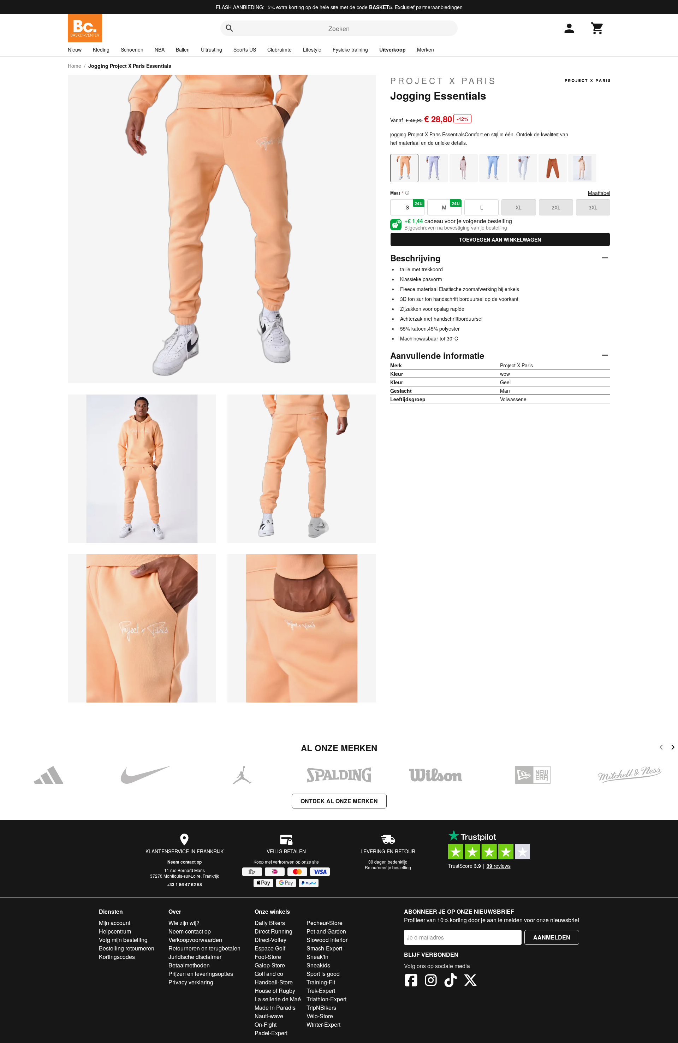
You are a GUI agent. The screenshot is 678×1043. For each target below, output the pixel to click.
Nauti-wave (269, 1016)
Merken (425, 49)
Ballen (183, 49)
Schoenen (132, 49)
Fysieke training (350, 49)
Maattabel (599, 192)
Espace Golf (270, 948)
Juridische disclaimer (194, 957)
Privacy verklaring (190, 982)
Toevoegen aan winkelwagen (500, 239)
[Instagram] (431, 981)
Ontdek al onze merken (339, 801)
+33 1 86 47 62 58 (184, 884)
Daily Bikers (270, 923)
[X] (470, 981)
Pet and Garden (326, 931)
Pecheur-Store (325, 923)
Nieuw (75, 49)
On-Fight (265, 1024)
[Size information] (407, 192)
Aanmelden (551, 937)
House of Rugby (275, 990)
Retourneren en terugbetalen (204, 948)
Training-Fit (321, 982)
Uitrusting (211, 49)
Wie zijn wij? (184, 923)
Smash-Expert (324, 948)
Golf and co (269, 974)
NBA (160, 49)
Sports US (244, 49)
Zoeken (339, 28)
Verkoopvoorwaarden (195, 940)
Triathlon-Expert (326, 999)
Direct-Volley (270, 940)
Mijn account (114, 923)
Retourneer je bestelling (388, 867)
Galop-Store (270, 965)
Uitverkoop (392, 49)
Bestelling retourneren (126, 948)
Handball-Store (274, 982)
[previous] (661, 748)
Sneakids (318, 965)
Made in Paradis (275, 1007)
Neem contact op (184, 862)
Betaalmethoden (189, 965)
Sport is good (323, 974)
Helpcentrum (115, 931)
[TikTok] (451, 981)
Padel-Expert (271, 1033)
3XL (593, 207)
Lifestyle (312, 49)
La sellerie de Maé (278, 999)
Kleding (101, 49)
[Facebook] (411, 981)
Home (74, 65)
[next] (673, 748)
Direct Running (273, 931)
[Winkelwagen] (597, 28)
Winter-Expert (323, 1024)
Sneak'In (317, 957)
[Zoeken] (229, 28)
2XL (556, 207)
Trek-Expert (321, 990)
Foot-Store (268, 957)
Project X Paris (443, 80)
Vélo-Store (320, 1016)
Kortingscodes (117, 957)
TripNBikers (321, 1007)
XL (519, 207)
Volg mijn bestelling (123, 940)
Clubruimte (279, 49)
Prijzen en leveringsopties (200, 974)
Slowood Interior (327, 940)
